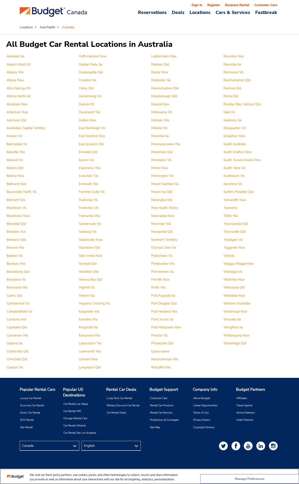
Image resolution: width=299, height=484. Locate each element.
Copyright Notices (204, 427)
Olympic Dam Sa (163, 247)
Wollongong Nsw (236, 335)
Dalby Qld (86, 88)
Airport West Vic (19, 64)
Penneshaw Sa (162, 271)
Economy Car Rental (32, 405)
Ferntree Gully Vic (92, 192)
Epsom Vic (86, 160)
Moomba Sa (160, 136)
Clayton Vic (15, 367)
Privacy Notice (201, 420)
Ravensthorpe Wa (164, 359)
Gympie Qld (88, 263)
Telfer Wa (230, 216)
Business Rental (237, 5)
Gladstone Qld (89, 247)
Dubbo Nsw (87, 120)
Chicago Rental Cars (75, 418)
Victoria (228, 255)
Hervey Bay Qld (90, 279)
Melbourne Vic (161, 112)
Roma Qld (230, 96)
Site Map (155, 427)
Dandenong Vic (90, 96)
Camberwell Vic (18, 303)
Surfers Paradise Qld (238, 192)
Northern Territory (164, 240)
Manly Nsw (159, 72)
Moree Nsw (159, 168)
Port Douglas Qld (164, 303)
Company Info (205, 389)
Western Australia (236, 303)
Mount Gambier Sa (165, 184)
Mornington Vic (162, 176)
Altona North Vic (19, 96)
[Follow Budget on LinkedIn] (261, 446)
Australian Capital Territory (26, 128)
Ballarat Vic (15, 160)
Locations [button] (200, 12)
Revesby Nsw (233, 56)
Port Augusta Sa (163, 295)
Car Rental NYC (72, 411)
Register (213, 5)
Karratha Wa (88, 319)
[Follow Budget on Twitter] (224, 446)
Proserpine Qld (162, 343)
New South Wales (164, 208)
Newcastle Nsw (162, 216)
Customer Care (265, 5)
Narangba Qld (161, 200)
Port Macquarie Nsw (166, 327)
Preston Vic (159, 335)
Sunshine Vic (232, 184)
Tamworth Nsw (234, 200)
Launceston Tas (90, 343)
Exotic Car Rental (30, 412)
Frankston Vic (89, 208)
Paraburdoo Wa (162, 263)
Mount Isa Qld (161, 192)
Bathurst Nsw (17, 184)
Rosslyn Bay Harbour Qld (242, 104)
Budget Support (164, 389)
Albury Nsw (15, 80)
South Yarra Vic (234, 168)
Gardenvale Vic (90, 224)
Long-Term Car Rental (119, 398)
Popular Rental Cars (37, 389)
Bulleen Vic (15, 255)
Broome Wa (15, 247)
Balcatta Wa (16, 152)
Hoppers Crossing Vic (94, 303)
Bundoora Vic (16, 279)
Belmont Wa (16, 200)
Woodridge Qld (234, 343)
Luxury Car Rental (30, 398)
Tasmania (230, 208)
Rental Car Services (161, 412)
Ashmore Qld (16, 120)
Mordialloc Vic (161, 160)
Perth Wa (158, 287)
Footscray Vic (88, 200)
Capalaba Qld (17, 327)
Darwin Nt (86, 104)
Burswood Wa (17, 287)
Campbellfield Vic (19, 311)
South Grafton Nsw (237, 152)
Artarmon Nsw (17, 112)
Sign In (197, 5)
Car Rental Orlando (74, 425)
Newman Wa (161, 224)
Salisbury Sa (232, 120)
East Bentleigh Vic (92, 128)
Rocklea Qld (232, 88)
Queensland (160, 351)
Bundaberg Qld (18, 271)
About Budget (201, 398)
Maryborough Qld (164, 96)
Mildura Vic (159, 128)
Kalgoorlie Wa (89, 311)
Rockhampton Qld (236, 80)
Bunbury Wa (16, 263)
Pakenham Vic (161, 255)
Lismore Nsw (88, 359)
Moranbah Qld (162, 152)
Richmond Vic (233, 72)
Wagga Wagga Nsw (238, 263)
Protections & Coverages (164, 420)
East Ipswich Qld (91, 144)
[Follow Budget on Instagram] (274, 446)
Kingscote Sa (88, 327)
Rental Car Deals (121, 389)
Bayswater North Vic (22, 192)
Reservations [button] (152, 12)
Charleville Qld (17, 351)
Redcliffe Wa (160, 367)
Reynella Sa (232, 64)
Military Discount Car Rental (123, 405)
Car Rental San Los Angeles (79, 433)
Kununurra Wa (89, 335)
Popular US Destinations (74, 392)
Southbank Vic (234, 176)
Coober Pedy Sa (90, 64)
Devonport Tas (89, 112)
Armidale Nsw (17, 104)
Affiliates (241, 398)
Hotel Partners (244, 420)
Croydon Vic (88, 80)
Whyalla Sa (232, 319)
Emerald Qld (88, 152)
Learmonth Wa (90, 351)
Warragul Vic (233, 271)
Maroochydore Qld (165, 88)
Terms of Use (201, 412)
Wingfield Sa (233, 327)
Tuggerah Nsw (234, 247)
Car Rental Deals (116, 412)
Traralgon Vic (233, 240)
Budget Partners (250, 389)
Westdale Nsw (234, 295)
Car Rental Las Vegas (75, 404)
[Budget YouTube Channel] (249, 446)
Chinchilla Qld (17, 359)
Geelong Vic (88, 231)
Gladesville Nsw (91, 240)
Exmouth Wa (88, 184)
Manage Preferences (250, 478)
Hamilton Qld (88, 271)
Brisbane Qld (16, 240)
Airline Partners (245, 412)
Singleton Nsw (234, 136)
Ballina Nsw (15, 176)
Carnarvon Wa (17, 335)
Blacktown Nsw (18, 216)
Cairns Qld (14, 295)
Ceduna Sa (14, 343)
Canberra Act (16, 319)
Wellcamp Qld (234, 287)
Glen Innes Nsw (90, 255)
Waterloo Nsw (234, 279)
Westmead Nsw (235, 311)
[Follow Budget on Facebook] (236, 446)
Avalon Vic (14, 136)
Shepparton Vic (234, 128)
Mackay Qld (160, 64)
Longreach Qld (90, 367)
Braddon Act (16, 231)
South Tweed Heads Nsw (242, 160)
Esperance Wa (89, 168)
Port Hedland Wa (164, 311)
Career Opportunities (205, 405)
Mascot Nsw (160, 104)
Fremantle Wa (89, 216)
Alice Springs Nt (18, 88)
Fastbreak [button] (266, 12)
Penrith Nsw (160, 279)
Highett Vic (87, 287)
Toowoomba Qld (235, 224)
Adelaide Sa (15, 56)
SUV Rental (27, 420)
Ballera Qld (15, 168)
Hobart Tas (87, 295)
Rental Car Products (162, 405)
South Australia (234, 144)
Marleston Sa (161, 80)
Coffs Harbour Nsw (93, 56)
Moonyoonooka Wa (165, 144)
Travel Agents (244, 405)
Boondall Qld (16, 224)
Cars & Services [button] (233, 12)
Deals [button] (178, 12)
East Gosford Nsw (92, 136)
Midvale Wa (160, 120)
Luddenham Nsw (164, 56)
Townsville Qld (234, 231)
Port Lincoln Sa (162, 319)
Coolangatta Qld (91, 72)
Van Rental (26, 427)
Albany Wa (15, 72)
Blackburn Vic (17, 208)
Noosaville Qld (162, 231)
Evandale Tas (88, 176)
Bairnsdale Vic (17, 144)
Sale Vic (229, 112)
